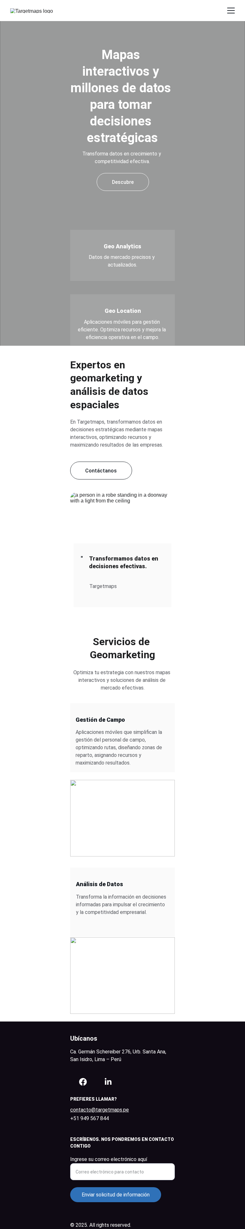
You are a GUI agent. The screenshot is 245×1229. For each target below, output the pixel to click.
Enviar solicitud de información (116, 1195)
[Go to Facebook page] (83, 1082)
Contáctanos (101, 471)
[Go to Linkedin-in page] (108, 1082)
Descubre (123, 182)
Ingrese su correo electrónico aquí (108, 1159)
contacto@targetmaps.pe (99, 1110)
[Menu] (231, 10)
